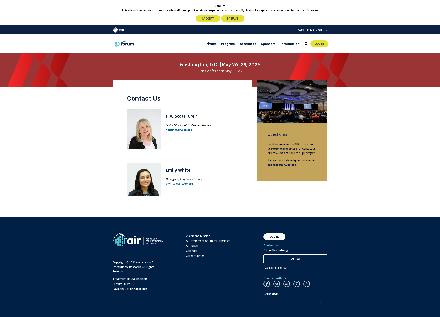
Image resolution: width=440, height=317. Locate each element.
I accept (208, 18)
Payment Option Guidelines (130, 289)
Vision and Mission (198, 236)
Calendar (191, 251)
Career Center (195, 256)
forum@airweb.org (284, 148)
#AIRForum (270, 293)
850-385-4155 (295, 258)
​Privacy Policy (121, 284)
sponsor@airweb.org (282, 165)
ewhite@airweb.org (179, 183)
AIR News (192, 246)
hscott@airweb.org (179, 130)
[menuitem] (211, 43)
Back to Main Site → (312, 30)
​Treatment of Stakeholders (130, 279)
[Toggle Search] (306, 43)
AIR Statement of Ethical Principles (208, 241)
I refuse (232, 18)
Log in (274, 237)
